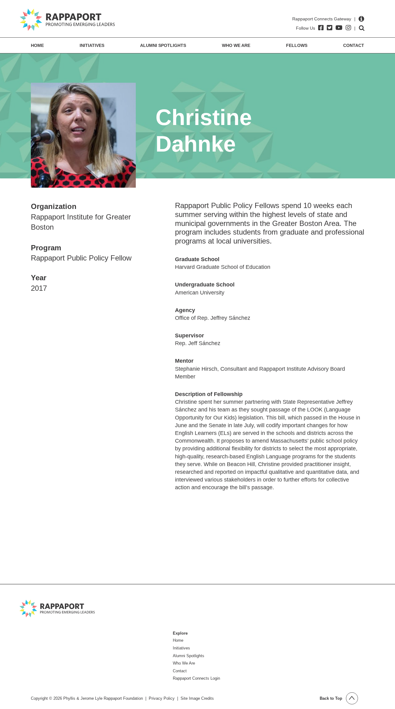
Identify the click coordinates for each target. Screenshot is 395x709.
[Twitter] (329, 28)
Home (37, 45)
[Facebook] (321, 28)
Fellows (296, 45)
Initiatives (92, 45)
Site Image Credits (197, 698)
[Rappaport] (67, 20)
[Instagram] (348, 28)
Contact (353, 45)
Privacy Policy (162, 698)
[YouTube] (339, 28)
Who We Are (236, 45)
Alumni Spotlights (163, 45)
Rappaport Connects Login (196, 678)
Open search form (362, 28)
